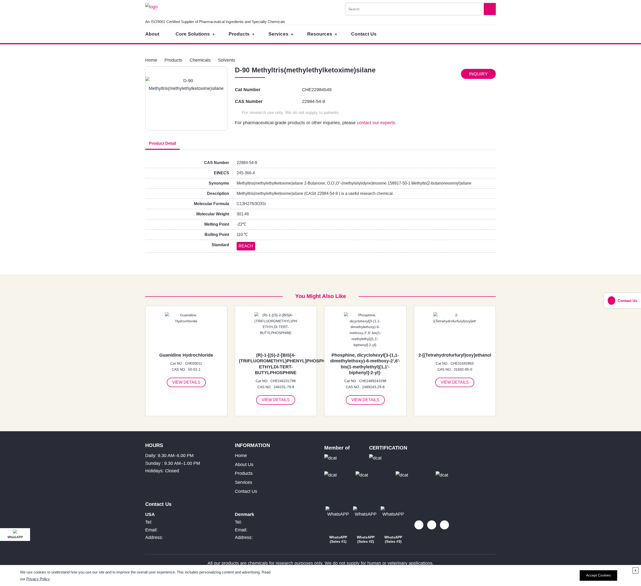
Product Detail (162, 143)
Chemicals (200, 60)
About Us (244, 464)
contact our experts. (376, 122)
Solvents (226, 60)
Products (239, 34)
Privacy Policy (38, 579)
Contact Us (364, 34)
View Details (186, 382)
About (152, 34)
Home (151, 60)
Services (278, 34)
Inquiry (478, 73)
